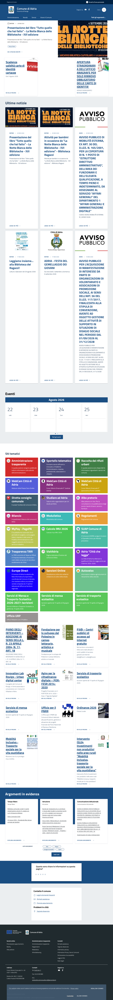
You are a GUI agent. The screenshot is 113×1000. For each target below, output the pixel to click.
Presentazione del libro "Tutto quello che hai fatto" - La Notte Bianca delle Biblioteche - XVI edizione (20, 146)
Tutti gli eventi (56, 437)
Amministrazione (13, 17)
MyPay (9, 947)
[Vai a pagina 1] (55, 433)
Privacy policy (74, 988)
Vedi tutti (56, 854)
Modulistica (35, 950)
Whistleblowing (36, 952)
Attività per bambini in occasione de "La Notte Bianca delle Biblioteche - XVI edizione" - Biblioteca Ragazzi (57, 146)
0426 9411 (37, 970)
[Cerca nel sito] (104, 10)
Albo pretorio (10, 950)
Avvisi (81, 133)
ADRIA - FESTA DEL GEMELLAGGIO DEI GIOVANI (55, 264)
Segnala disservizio (63, 947)
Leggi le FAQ (61, 958)
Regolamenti (36, 947)
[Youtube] (85, 10)
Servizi (34, 17)
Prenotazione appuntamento (15, 944)
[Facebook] (88, 10)
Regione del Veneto (12, 2)
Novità (25, 17)
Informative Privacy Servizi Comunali (68, 952)
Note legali (61, 961)
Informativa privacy (63, 950)
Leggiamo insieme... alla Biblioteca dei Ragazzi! (21, 264)
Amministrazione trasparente (40, 944)
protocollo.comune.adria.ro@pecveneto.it (44, 980)
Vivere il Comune (46, 17)
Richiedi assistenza (63, 944)
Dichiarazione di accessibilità (66, 955)
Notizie (11, 133)
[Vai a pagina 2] (57, 433)
